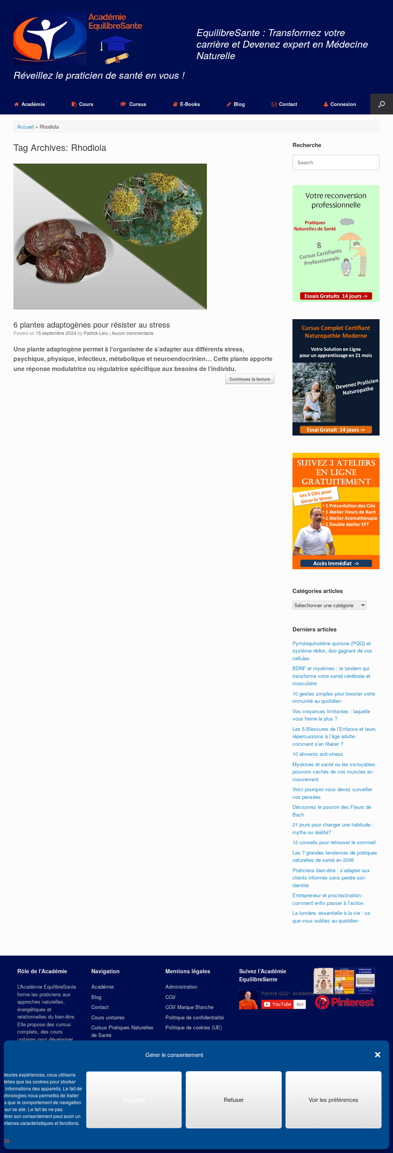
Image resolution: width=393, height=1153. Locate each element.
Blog (239, 104)
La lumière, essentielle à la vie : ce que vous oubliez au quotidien (331, 916)
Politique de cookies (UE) (193, 1027)
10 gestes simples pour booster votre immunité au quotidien (333, 697)
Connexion (343, 104)
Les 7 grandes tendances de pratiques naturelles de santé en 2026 (334, 856)
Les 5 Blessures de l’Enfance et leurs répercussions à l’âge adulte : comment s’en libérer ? (334, 736)
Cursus (137, 104)
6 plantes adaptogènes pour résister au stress (91, 324)
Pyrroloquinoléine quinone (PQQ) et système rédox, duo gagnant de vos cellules (332, 650)
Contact (288, 104)
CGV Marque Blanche (189, 1007)
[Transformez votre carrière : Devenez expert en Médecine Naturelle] (78, 39)
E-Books (190, 104)
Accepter (134, 1099)
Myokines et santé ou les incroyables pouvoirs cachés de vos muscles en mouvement (333, 771)
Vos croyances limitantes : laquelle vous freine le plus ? (331, 714)
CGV (170, 997)
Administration (181, 986)
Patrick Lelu (96, 333)
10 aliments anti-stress (317, 753)
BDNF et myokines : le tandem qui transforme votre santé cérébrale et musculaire (331, 675)
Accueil (25, 126)
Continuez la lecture (250, 379)
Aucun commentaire (133, 333)
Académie (33, 104)
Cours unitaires (108, 1017)
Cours (86, 104)
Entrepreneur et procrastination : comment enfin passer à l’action (328, 898)
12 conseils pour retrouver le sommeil (334, 842)
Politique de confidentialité (194, 1017)
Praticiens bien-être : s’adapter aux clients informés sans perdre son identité (331, 877)
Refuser (234, 1099)
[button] (377, 1055)
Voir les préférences (333, 1099)
